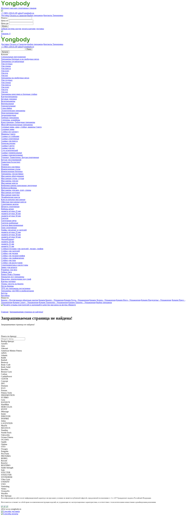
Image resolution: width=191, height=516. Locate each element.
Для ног (4, 75)
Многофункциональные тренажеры (17, 125)
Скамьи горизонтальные (12, 155)
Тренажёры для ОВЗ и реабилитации (17, 291)
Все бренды (6, 496)
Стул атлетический (9, 150)
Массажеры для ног (9, 181)
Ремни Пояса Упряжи (10, 274)
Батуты (4, 293)
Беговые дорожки (9, 99)
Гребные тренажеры (10, 117)
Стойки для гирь (8, 260)
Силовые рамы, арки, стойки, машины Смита (21, 127)
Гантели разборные (9, 223)
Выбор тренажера (35, 15)
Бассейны (5, 295)
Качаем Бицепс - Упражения (51, 300)
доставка (40, 29)
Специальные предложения (13, 57)
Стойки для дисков (9, 253)
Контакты (48, 15)
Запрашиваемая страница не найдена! (26, 312)
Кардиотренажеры (9, 96)
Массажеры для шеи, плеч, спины (16, 190)
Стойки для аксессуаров (11, 263)
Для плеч (5, 71)
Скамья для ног (8, 148)
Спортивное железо (10, 204)
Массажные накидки (10, 195)
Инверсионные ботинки (12, 171)
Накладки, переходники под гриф (16, 279)
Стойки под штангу (10, 132)
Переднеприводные (10, 113)
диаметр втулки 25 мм (11, 211)
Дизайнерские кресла (10, 197)
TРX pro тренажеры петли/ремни (15, 288)
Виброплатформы (9, 188)
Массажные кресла (9, 183)
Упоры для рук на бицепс (12, 284)
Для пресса (6, 68)
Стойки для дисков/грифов (13, 256)
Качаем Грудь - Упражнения (76, 300)
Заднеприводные (8, 115)
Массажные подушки (10, 192)
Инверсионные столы (10, 169)
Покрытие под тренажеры (12, 277)
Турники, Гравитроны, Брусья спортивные (20, 157)
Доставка (5, 15)
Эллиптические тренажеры (13, 110)
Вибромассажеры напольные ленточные (19, 185)
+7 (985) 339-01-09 (9, 13)
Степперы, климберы (10, 120)
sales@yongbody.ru (26, 13)
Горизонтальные (8, 106)
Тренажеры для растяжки (12, 174)
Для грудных (6, 64)
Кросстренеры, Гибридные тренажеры (18, 122)
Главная (5, 312)
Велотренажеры (8, 101)
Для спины (6, 66)
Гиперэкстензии (8, 143)
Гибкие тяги (6, 272)
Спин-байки (6, 108)
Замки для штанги (9, 267)
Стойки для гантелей (10, 251)
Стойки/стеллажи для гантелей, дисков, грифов (22, 249)
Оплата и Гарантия (18, 15)
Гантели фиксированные (12, 225)
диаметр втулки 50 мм (11, 216)
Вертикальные (7, 103)
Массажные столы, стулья (12, 178)
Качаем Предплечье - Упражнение (156, 300)
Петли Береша (7, 286)
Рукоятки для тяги (9, 270)
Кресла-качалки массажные (13, 199)
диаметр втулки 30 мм (11, 213)
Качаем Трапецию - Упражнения (53, 302)
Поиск (29, 49)
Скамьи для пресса (9, 141)
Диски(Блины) (7, 239)
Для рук (4, 73)
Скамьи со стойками (10, 136)
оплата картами (29, 29)
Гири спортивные (9, 227)
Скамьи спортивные (10, 139)
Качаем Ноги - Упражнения (128, 300)
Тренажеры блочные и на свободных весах (20, 59)
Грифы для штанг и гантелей (14, 230)
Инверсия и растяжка (10, 167)
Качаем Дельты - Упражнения (102, 300)
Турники (5, 164)
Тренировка (58, 15)
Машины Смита (8, 134)
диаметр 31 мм (7, 244)
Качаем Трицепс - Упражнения (82, 302)
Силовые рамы (7, 129)
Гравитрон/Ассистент (10, 162)
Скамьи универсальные (11, 153)
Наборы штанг (7, 209)
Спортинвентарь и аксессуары (14, 265)
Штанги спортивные (10, 206)
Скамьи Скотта (7, 146)
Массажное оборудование (12, 176)
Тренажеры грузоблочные (12, 61)
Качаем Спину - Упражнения (25, 302)
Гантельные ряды (9, 220)
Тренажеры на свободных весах (15, 78)
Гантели (4, 218)
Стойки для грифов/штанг (12, 258)
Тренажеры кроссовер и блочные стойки (19, 94)
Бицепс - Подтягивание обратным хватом (19, 300)
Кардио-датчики (8, 281)
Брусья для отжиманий (11, 160)
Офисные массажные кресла (13, 202)
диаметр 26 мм (7, 242)
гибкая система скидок (11, 29)
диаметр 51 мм (7, 246)
